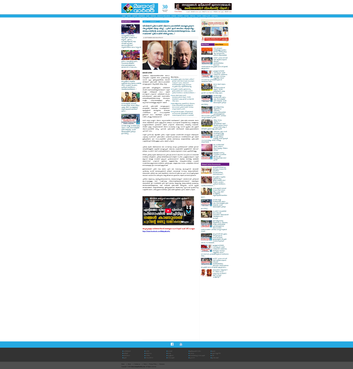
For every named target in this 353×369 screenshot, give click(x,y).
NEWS (129, 16)
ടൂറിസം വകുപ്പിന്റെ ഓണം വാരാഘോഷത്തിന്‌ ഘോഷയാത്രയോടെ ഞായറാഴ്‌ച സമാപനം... (129, 65)
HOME (124, 16)
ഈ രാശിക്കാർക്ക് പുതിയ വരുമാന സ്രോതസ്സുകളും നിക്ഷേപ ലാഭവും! (220, 147)
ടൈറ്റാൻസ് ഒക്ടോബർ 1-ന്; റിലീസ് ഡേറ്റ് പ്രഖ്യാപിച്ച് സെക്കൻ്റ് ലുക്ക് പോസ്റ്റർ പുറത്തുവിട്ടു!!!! (220, 273)
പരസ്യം (192, 353)
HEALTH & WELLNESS (163, 16)
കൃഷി (125, 358)
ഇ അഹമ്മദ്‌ (215, 358)
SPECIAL (192, 16)
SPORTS (180, 16)
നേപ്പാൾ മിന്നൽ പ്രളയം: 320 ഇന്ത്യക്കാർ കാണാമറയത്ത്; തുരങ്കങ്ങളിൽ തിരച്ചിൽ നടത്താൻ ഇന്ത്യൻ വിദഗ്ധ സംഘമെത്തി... (183, 113)
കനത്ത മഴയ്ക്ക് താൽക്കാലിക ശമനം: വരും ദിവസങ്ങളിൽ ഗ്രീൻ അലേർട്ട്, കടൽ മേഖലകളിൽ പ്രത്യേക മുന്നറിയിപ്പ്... (130, 130)
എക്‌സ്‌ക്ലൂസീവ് (216, 353)
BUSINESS (142, 16)
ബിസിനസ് (127, 356)
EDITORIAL (215, 16)
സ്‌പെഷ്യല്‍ (171, 358)
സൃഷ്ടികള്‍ (170, 356)
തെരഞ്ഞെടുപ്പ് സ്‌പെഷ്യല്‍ (197, 356)
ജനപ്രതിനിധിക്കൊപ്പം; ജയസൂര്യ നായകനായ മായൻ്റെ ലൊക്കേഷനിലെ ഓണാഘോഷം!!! (219, 171)
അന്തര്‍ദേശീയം (163, 22)
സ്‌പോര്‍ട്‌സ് (149, 358)
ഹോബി (170, 351)
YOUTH (199, 16)
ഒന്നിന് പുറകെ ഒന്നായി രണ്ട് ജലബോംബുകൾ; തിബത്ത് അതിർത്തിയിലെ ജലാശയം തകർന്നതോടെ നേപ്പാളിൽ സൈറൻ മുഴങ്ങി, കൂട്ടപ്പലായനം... (214, 63)
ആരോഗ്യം (148, 353)
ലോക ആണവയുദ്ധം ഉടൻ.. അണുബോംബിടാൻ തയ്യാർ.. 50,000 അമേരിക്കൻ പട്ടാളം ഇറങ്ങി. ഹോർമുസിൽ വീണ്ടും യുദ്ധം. (183, 98)
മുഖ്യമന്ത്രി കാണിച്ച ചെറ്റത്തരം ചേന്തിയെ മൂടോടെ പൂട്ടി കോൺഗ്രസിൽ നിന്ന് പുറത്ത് (219, 156)
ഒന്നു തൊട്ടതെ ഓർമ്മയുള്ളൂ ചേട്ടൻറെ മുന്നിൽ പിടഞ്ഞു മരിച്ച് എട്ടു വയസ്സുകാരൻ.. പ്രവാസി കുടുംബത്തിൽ (220, 52)
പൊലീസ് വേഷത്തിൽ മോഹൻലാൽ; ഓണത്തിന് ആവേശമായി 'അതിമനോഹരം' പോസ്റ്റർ (220, 215)
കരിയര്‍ (126, 353)
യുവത (213, 351)
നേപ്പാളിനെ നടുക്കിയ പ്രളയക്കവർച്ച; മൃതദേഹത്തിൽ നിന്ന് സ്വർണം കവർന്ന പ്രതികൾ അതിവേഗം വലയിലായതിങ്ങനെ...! (131, 86)
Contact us (137, 364)
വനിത (147, 351)
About (129, 364)
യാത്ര (169, 353)
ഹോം (145, 22)
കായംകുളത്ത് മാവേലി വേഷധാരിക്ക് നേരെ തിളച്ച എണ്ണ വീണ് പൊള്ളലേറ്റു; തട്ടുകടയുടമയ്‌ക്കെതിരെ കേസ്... (130, 107)
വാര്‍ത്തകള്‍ (153, 22)
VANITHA (153, 16)
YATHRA (186, 16)
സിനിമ (148, 356)
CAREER (134, 16)
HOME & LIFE (206, 16)
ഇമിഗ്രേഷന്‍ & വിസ (195, 351)
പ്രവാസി (192, 358)
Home (122, 364)
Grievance (162, 364)
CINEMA (173, 16)
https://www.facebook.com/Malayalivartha (156, 232)
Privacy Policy (153, 364)
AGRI (147, 16)
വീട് (213, 356)
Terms (145, 364)
